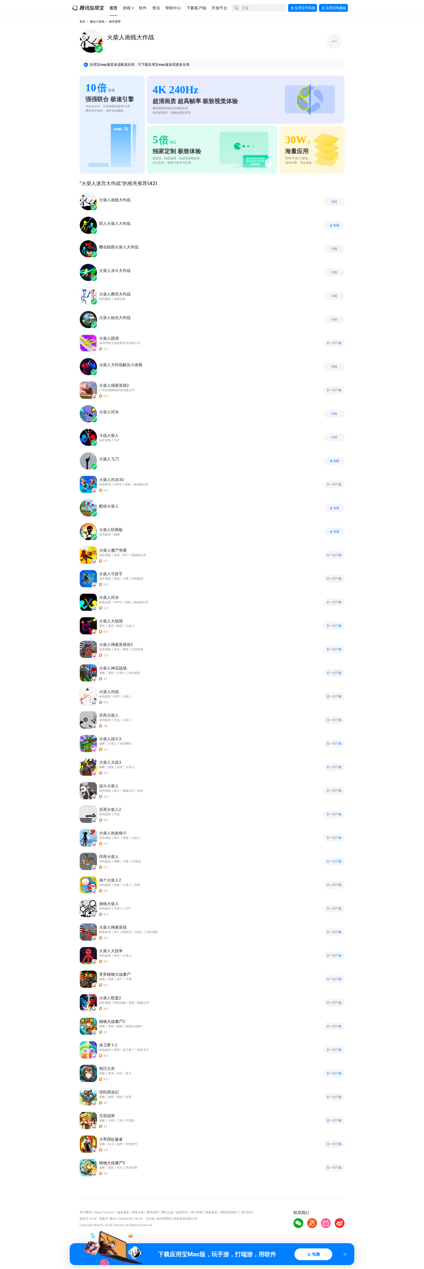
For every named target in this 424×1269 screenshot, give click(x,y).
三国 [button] (120, 1120)
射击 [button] (117, 649)
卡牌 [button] (111, 1120)
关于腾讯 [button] (85, 1212)
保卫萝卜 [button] (128, 1050)
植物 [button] (120, 1026)
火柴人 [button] (130, 626)
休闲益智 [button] (137, 578)
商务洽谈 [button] (138, 1212)
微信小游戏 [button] (97, 21)
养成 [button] (111, 1073)
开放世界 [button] (137, 649)
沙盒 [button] (117, 720)
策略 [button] (102, 673)
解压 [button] (120, 626)
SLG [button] (111, 1144)
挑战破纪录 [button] (141, 484)
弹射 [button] (117, 578)
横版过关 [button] (128, 790)
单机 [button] (102, 626)
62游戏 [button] (136, 861)
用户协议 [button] (247, 1212)
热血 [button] (140, 790)
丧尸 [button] (126, 555)
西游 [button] (120, 1097)
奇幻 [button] (120, 1073)
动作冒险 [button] (105, 555)
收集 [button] (111, 767)
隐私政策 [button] (211, 1212)
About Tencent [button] (104, 1212)
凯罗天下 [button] (143, 1050)
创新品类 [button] (105, 602)
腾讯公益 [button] (167, 1212)
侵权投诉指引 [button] (229, 1212)
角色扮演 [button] (105, 484)
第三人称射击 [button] (123, 932)
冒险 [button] (128, 484)
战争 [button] (120, 767)
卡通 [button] (126, 578)
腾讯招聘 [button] (153, 1212)
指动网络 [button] (126, 743)
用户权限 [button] (197, 1212)
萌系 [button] (129, 1097)
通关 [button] (111, 626)
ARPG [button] (118, 484)
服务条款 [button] (123, 1212)
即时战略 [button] (120, 1002)
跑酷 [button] (117, 861)
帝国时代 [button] (131, 1144)
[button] (88, 8)
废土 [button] (129, 1073)
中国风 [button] (130, 1120)
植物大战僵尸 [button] (134, 1026)
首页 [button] (82, 21)
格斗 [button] (117, 790)
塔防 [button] (117, 555)
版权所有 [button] (182, 1212)
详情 (334, 201)
